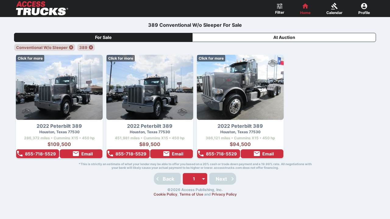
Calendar (334, 12)
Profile (364, 12)
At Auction (284, 37)
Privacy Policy (224, 194)
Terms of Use (191, 194)
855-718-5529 (40, 153)
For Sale (103, 37)
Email (87, 153)
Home (305, 12)
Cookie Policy (165, 194)
